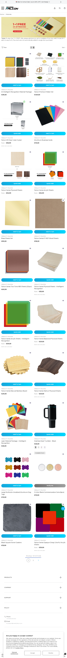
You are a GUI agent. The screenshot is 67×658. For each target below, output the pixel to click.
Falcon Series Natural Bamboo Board (14, 391)
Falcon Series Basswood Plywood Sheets (48, 339)
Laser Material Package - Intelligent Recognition (13, 442)
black (35, 447)
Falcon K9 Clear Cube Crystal (11, 140)
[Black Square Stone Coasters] (17, 517)
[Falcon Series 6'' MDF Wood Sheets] (50, 213)
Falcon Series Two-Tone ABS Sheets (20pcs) (16, 286)
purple (44, 447)
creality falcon (40, 540)
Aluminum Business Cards (43, 140)
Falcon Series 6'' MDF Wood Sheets (46, 238)
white (38, 447)
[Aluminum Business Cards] (50, 115)
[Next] (60, 2)
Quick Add (17, 133)
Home (2, 14)
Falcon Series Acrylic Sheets (43, 190)
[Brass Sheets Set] (17, 213)
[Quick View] (30, 53)
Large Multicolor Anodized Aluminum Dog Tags (16, 493)
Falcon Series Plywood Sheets (11, 190)
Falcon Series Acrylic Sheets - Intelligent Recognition (15, 340)
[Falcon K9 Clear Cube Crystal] (17, 115)
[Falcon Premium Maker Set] (50, 67)
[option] (34, 2)
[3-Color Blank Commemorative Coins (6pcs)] (50, 467)
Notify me (50, 485)
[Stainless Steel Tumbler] (50, 416)
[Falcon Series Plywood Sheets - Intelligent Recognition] (50, 261)
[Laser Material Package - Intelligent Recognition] (17, 416)
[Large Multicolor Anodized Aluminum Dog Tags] (17, 467)
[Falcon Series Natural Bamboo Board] (17, 366)
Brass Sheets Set (7, 238)
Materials (8, 14)
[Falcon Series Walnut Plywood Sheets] (50, 366)
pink (41, 447)
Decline (51, 653)
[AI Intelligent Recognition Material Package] (17, 67)
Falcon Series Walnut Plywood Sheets (47, 391)
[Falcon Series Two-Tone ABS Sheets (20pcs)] (17, 261)
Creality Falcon (7, 89)
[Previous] (6, 2)
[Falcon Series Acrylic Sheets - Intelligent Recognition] (17, 314)
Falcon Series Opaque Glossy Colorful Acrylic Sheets (49, 543)
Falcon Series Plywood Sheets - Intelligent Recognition (49, 287)
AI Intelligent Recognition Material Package (16, 92)
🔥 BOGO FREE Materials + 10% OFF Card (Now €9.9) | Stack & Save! (33, 2)
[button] (31, 47)
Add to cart (17, 85)
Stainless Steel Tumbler (45, 441)
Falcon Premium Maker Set (43, 92)
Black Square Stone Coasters (11, 542)
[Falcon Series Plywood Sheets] (17, 165)
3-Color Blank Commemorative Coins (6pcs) (49, 492)
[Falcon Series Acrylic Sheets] (50, 165)
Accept (32, 653)
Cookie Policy (19, 648)
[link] (33, 27)
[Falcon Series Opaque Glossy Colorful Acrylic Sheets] (50, 517)
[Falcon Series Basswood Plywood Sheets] (50, 314)
